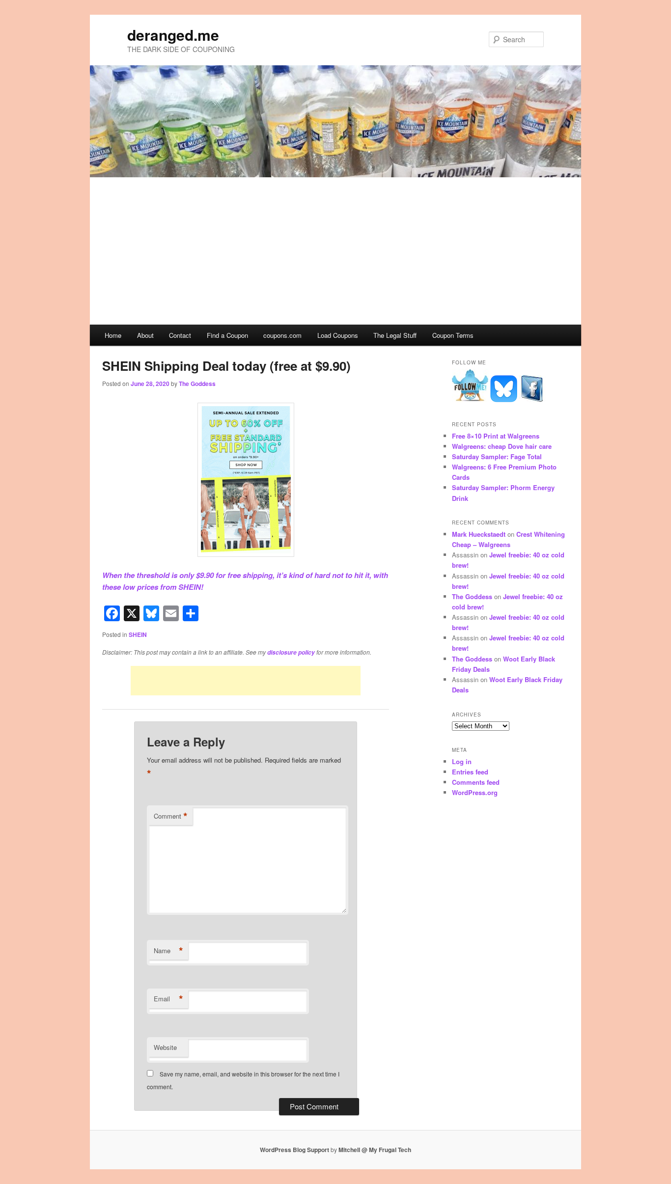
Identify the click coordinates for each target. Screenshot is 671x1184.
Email (168, 999)
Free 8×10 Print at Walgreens (495, 436)
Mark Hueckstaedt (478, 534)
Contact (180, 335)
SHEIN (138, 634)
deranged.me (173, 34)
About (145, 335)
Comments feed (476, 782)
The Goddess (197, 383)
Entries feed (470, 771)
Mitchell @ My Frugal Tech (374, 1149)
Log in (462, 761)
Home (113, 335)
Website (165, 1047)
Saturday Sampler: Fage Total (497, 456)
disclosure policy (291, 652)
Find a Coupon (227, 335)
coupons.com (282, 335)
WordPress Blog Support (294, 1149)
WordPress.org (475, 792)
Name (168, 951)
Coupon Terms (453, 335)
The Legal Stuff (395, 335)
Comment (171, 816)
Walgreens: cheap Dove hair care (502, 446)
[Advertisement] (335, 251)
